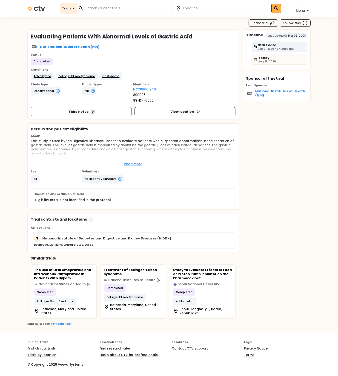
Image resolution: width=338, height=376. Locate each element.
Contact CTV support (190, 348)
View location (182, 111)
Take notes (79, 111)
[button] (42, 76)
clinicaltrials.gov (61, 324)
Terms (249, 355)
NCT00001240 (144, 89)
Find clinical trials (41, 348)
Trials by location (41, 355)
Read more (133, 164)
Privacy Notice (256, 348)
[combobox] (127, 8)
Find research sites (115, 348)
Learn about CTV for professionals (129, 355)
